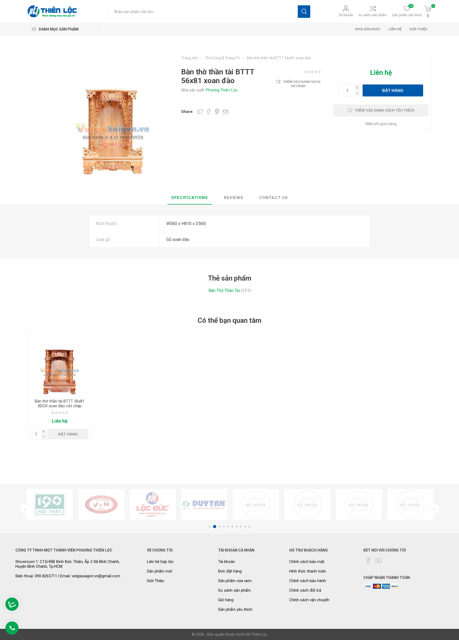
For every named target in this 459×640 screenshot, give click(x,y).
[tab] (189, 198)
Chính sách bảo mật (306, 561)
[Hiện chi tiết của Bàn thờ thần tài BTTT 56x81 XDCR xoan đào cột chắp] (59, 363)
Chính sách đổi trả (305, 590)
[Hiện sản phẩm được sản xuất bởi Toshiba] (307, 504)
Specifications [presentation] (189, 197)
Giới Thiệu (155, 580)
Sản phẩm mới (159, 571)
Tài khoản (345, 15)
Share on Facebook (209, 112)
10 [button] (249, 526)
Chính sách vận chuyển (309, 599)
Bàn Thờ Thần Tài (224, 290)
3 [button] (218, 526)
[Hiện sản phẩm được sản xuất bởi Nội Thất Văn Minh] (50, 504)
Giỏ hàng (225, 599)
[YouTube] (378, 560)
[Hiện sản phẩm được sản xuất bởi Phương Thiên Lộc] (101, 504)
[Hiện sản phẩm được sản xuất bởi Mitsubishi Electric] (359, 504)
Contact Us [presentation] (273, 197)
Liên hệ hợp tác (160, 561)
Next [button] (434, 508)
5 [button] (228, 526)
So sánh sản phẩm (372, 15)
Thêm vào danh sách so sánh (301, 84)
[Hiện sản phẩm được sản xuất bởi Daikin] (204, 504)
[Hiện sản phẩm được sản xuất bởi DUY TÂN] (153, 504)
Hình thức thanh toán (307, 571)
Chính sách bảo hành (307, 580)
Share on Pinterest (217, 112)
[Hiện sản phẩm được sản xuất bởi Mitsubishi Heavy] (410, 504)
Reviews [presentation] (233, 197)
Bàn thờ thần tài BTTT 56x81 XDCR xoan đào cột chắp (59, 403)
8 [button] (241, 526)
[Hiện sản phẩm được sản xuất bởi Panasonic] (256, 504)
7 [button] (236, 526)
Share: (187, 111)
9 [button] (245, 526)
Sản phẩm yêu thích (235, 609)
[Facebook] (368, 560)
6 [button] (232, 526)
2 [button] (214, 526)
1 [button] (209, 526)
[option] (49, 504)
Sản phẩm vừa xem (235, 580)
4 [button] (224, 526)
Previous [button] (25, 508)
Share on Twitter (200, 112)
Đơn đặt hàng (230, 571)
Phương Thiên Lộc (222, 90)
